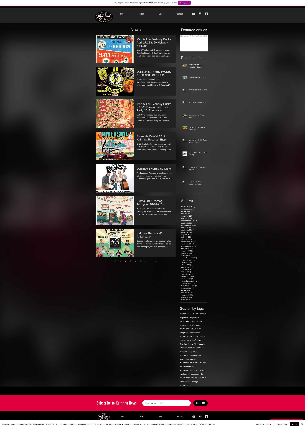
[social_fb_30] (206, 14)
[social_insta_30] (200, 14)
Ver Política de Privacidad (205, 424)
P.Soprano (184, 332)
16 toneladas (185, 314)
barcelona (194, 351)
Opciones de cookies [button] (263, 424)
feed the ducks (186, 363)
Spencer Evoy (185, 340)
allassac (200, 347)
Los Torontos (195, 325)
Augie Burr (184, 317)
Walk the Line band (188, 347)
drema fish (184, 359)
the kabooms (185, 381)
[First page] (116, 261)
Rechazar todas (281, 424)
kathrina (202, 363)
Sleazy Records (199, 336)
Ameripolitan (201, 314)
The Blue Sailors (186, 344)
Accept (294, 424)
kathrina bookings (187, 366)
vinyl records (185, 385)
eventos (193, 359)
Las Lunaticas (196, 321)
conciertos (184, 355)
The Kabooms (199, 344)
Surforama (196, 340)
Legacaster (184, 325)
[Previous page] (121, 261)
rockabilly (202, 378)
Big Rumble (194, 317)
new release (185, 378)
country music (195, 355)
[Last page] (156, 261)
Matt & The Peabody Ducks (190, 329)
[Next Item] (204, 43)
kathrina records (186, 370)
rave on (194, 378)
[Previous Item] (184, 43)
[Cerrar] (302, 424)
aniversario (184, 351)
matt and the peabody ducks (191, 374)
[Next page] (151, 261)
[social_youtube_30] (193, 14)
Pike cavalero (194, 332)
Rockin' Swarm (186, 336)
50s (193, 314)
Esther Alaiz (185, 321)
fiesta (195, 363)
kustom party (200, 370)
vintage (195, 381)
